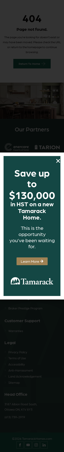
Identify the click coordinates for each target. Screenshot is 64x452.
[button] (58, 161)
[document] (32, 226)
